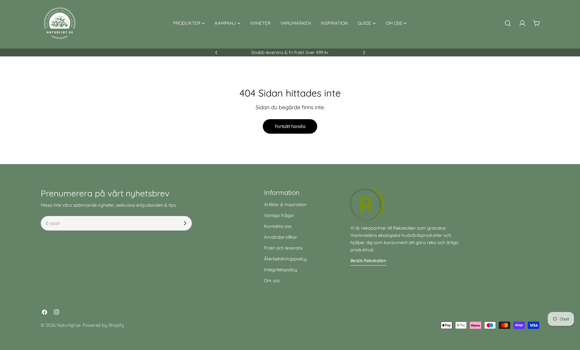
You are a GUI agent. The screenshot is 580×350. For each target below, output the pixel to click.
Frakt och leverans (283, 248)
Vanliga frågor (279, 215)
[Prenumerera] (185, 223)
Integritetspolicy (280, 269)
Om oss (272, 280)
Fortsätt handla (290, 126)
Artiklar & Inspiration (285, 204)
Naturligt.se (68, 325)
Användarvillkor (280, 237)
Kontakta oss (278, 226)
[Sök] (508, 23)
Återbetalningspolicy (285, 259)
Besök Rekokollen (368, 260)
